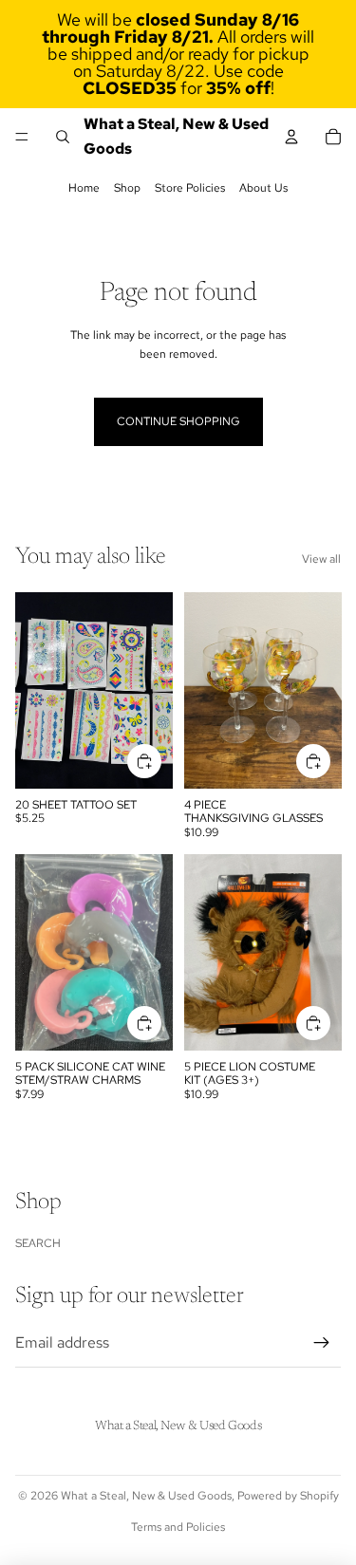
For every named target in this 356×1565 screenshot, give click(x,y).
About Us (263, 188)
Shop (127, 188)
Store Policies (190, 188)
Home (84, 188)
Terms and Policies (178, 1527)
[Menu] (22, 136)
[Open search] (63, 137)
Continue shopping (178, 421)
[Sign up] (322, 1343)
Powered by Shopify (288, 1495)
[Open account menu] (291, 137)
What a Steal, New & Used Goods (146, 1495)
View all (321, 559)
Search (38, 1243)
